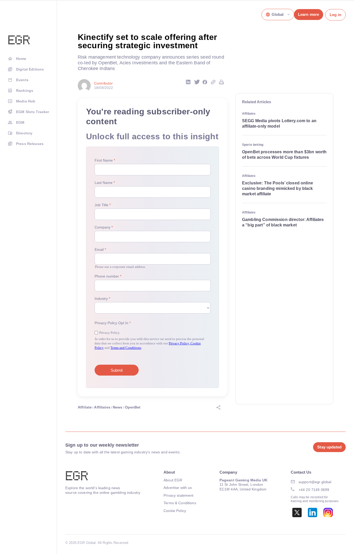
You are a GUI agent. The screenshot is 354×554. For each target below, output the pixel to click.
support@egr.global (315, 482)
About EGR (173, 480)
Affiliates (102, 407)
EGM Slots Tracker (32, 112)
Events (22, 80)
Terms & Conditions (180, 503)
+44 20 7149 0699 (314, 490)
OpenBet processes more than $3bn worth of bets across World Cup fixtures (284, 155)
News (118, 407)
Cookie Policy (175, 511)
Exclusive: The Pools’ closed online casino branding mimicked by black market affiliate (277, 188)
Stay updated (329, 447)
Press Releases (30, 144)
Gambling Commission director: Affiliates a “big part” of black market (283, 222)
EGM (20, 122)
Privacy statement (178, 495)
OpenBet (133, 407)
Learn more (308, 14)
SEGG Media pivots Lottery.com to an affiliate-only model (279, 123)
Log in (335, 14)
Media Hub (25, 101)
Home (21, 59)
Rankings (24, 90)
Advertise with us (178, 488)
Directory (24, 133)
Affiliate (85, 407)
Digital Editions (30, 69)
